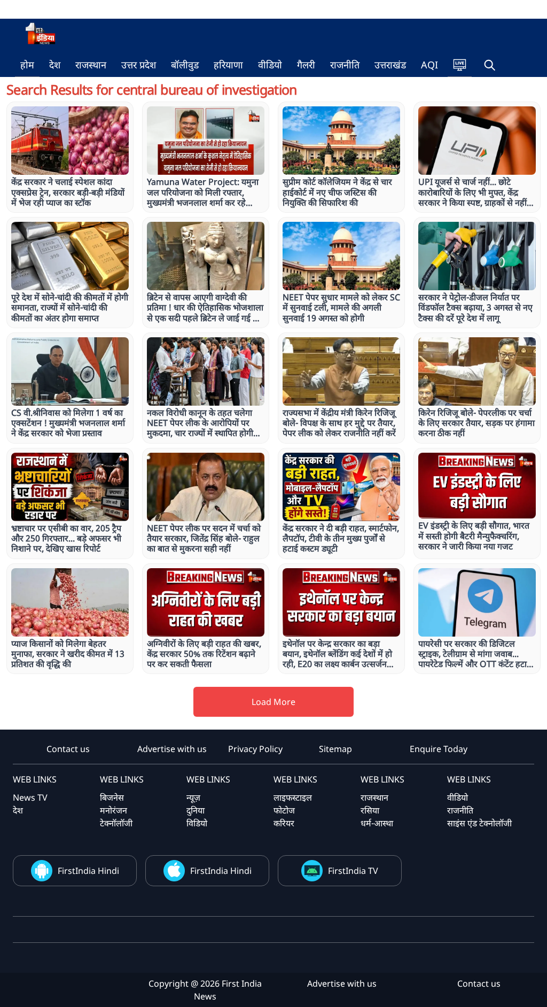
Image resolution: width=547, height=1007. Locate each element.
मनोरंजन (113, 810)
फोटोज (284, 810)
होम (27, 64)
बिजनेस (112, 797)
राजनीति (345, 64)
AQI (429, 64)
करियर (284, 823)
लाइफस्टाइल (293, 797)
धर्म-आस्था (377, 823)
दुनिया (195, 810)
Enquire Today (438, 749)
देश (54, 64)
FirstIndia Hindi (88, 871)
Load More (273, 702)
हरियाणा (228, 64)
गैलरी (306, 64)
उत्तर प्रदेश (138, 64)
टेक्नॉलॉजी (116, 823)
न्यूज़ (193, 797)
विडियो (196, 823)
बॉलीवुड (185, 64)
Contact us (68, 749)
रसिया (370, 810)
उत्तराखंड (390, 64)
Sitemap (335, 749)
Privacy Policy (255, 749)
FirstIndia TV (353, 871)
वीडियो (270, 64)
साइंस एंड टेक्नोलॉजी (479, 823)
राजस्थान (90, 64)
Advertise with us (172, 749)
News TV (30, 797)
